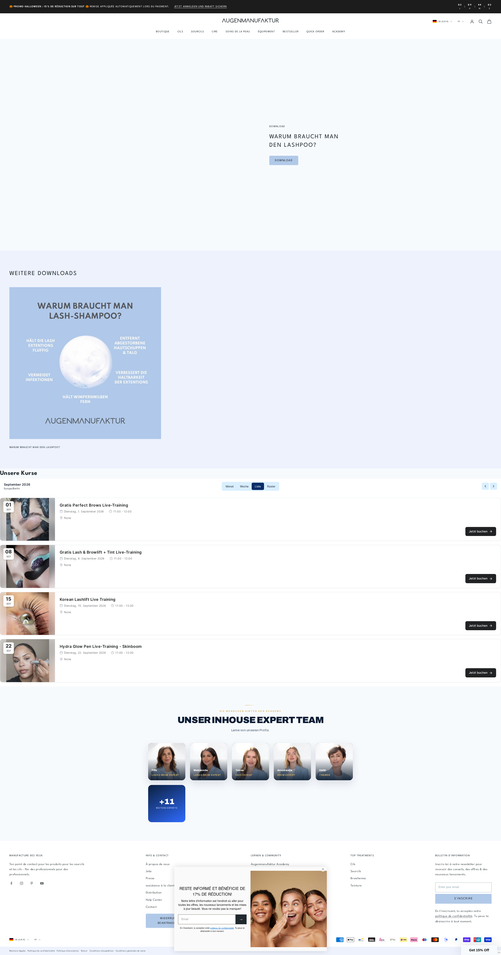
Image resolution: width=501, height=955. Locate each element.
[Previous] (485, 486)
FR (459, 22)
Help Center (154, 900)
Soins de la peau (238, 32)
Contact (151, 907)
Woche (244, 486)
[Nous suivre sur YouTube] (42, 883)
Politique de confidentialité (41, 951)
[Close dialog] (323, 869)
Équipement (266, 32)
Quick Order (315, 32)
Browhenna (358, 878)
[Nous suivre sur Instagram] (21, 883)
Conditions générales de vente (131, 951)
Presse (150, 878)
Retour (84, 951)
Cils (180, 32)
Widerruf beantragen (168, 921)
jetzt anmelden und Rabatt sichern (200, 6)
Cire (215, 32)
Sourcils (197, 32)
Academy (338, 32)
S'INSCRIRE (463, 898)
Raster (271, 486)
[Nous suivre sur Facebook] (11, 883)
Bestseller (291, 32)
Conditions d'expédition (102, 951)
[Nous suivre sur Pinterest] (32, 883)
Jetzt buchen (478, 531)
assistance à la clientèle (162, 885)
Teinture (356, 885)
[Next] (493, 486)
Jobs (149, 871)
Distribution (154, 892)
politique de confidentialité (453, 916)
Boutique (163, 32)
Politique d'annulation (68, 951)
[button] (479, 950)
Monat (230, 486)
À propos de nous (158, 864)
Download (284, 160)
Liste (258, 486)
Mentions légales (17, 951)
